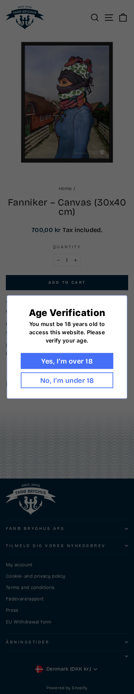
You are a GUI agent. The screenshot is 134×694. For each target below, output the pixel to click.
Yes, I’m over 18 (67, 361)
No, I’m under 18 (67, 380)
